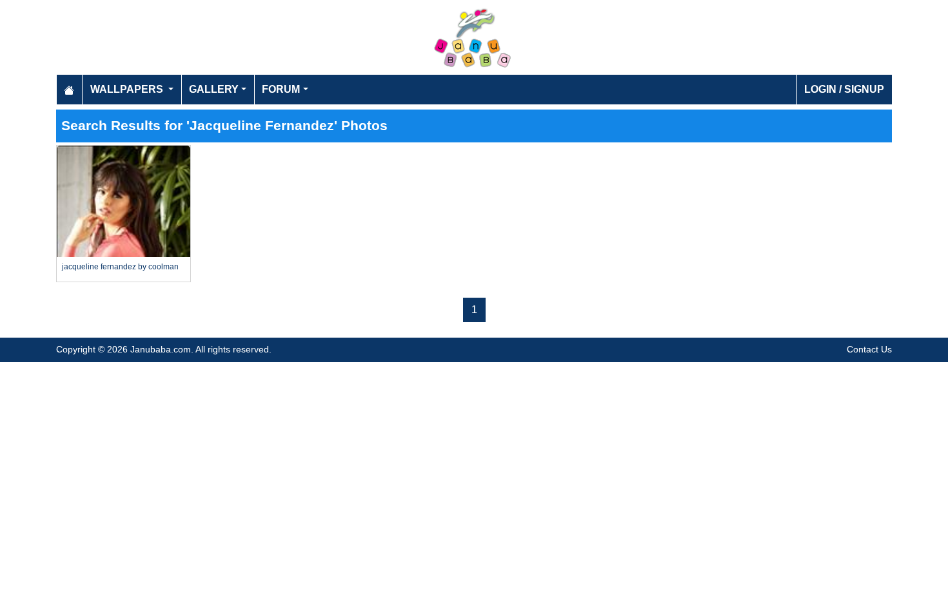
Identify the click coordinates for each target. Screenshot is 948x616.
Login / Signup (844, 89)
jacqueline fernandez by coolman (120, 266)
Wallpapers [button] (128, 89)
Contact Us (869, 349)
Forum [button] (281, 89)
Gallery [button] (214, 89)
